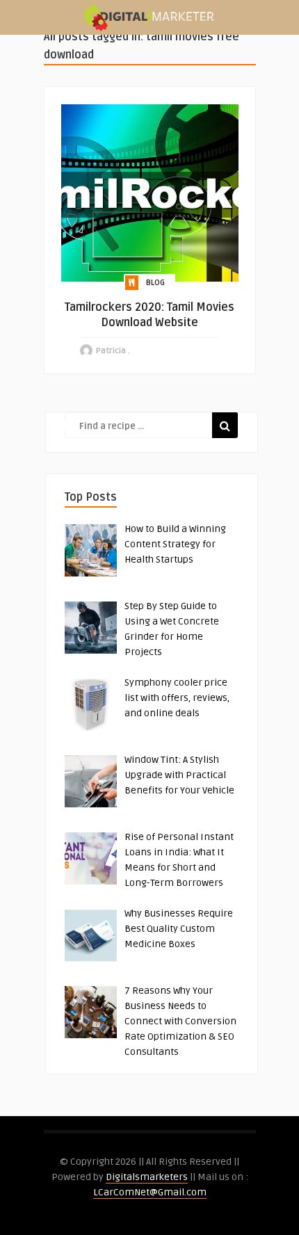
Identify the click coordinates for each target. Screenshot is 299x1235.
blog (155, 282)
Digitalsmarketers (147, 1177)
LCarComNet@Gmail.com (150, 1192)
